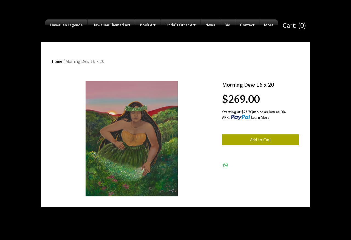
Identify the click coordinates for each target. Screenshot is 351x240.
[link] (294, 25)
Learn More (260, 117)
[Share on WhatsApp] (225, 165)
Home (57, 61)
